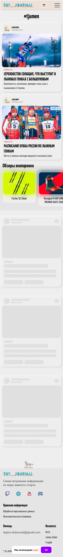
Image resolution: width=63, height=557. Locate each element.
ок (46, 549)
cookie (35, 550)
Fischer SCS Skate (19, 198)
